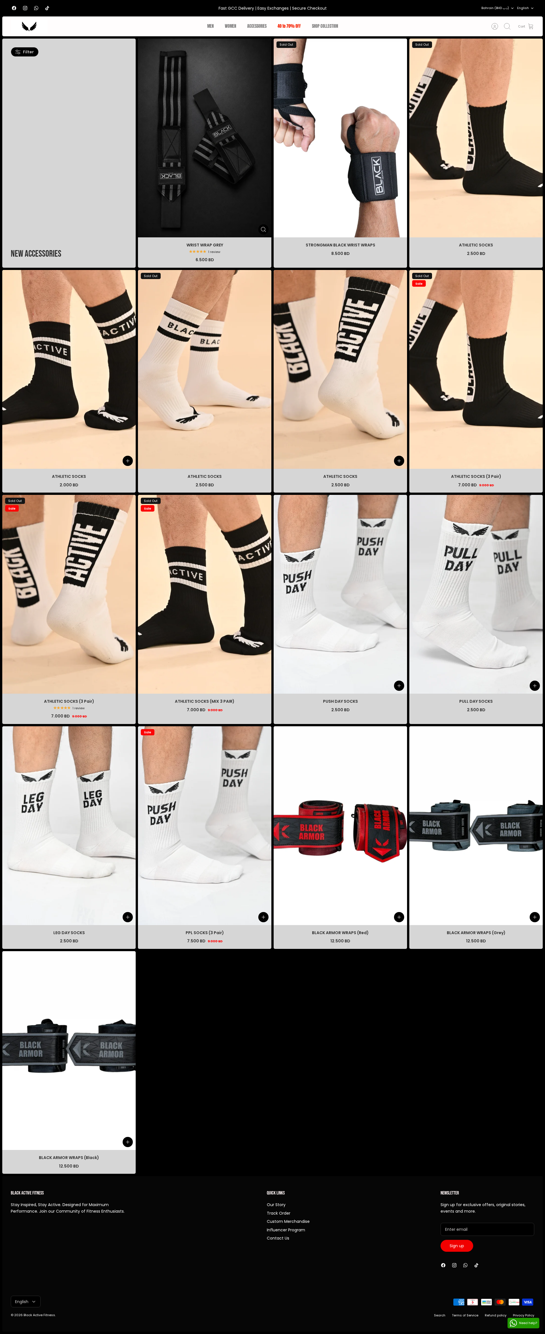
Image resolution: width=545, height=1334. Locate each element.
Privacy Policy (523, 1315)
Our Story (276, 1205)
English (523, 8)
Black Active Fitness (39, 1315)
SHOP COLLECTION (325, 26)
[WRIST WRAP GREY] (204, 138)
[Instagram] (25, 8)
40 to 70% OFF (289, 26)
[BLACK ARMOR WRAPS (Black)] (69, 1050)
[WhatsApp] (36, 8)
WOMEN (230, 26)
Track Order (278, 1213)
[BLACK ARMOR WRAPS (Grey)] (476, 825)
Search (439, 1315)
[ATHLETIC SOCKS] (69, 369)
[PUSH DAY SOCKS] (340, 594)
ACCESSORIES (257, 26)
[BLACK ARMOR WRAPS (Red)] (340, 825)
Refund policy (495, 1315)
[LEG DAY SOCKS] (69, 825)
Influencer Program (286, 1230)
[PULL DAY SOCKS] (476, 594)
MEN (210, 26)
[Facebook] (14, 8)
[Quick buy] (263, 229)
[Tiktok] (47, 8)
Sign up (457, 1246)
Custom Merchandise (288, 1221)
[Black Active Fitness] (29, 26)
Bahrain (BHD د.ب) (495, 8)
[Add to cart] (128, 461)
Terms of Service (465, 1315)
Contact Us (278, 1238)
